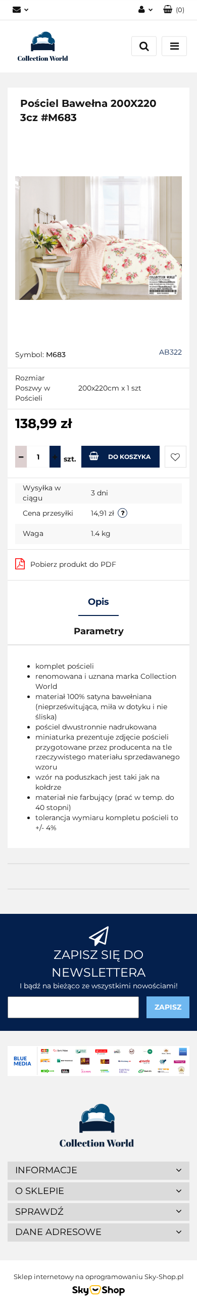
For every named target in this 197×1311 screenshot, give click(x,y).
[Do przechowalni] (175, 457)
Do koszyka (129, 456)
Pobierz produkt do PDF (73, 564)
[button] (173, 10)
